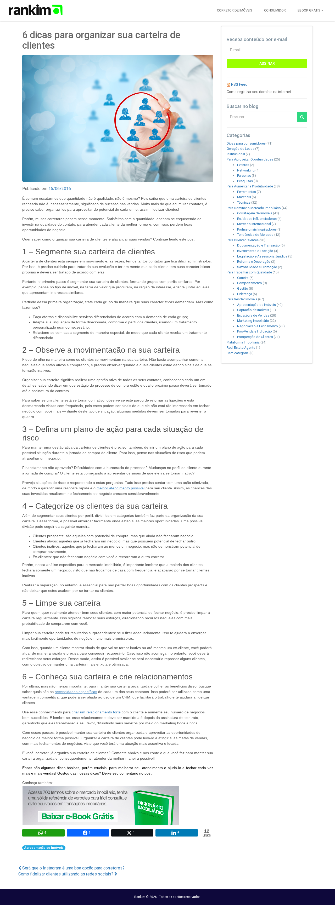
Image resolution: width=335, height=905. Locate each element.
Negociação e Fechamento (257, 326)
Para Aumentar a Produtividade (250, 186)
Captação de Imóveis (253, 310)
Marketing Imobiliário (253, 321)
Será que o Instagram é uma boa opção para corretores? (73, 868)
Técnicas (243, 202)
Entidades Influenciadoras (257, 219)
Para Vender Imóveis (242, 299)
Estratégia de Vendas (253, 315)
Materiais (244, 197)
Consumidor (275, 10)
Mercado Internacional (254, 224)
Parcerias (244, 175)
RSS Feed (239, 84)
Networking (246, 170)
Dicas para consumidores (246, 143)
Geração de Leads (240, 149)
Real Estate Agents (241, 348)
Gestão (242, 288)
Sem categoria (238, 353)
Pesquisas (245, 181)
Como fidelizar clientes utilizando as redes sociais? (66, 874)
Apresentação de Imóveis (44, 848)
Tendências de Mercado (255, 235)
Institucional (236, 154)
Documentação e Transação (258, 245)
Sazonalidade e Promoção (257, 267)
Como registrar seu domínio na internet (259, 92)
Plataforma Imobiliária (243, 342)
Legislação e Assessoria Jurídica (262, 256)
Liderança (244, 294)
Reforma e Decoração (253, 262)
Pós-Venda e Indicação (254, 331)
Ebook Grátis (309, 10)
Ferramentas (246, 192)
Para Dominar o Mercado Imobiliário (254, 208)
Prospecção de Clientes (255, 337)
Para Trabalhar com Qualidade (249, 272)
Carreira (243, 278)
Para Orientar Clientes (243, 240)
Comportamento (249, 283)
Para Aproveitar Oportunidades (250, 159)
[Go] (302, 117)
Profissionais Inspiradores (257, 229)
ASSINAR (267, 63)
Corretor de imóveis (234, 10)
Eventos (243, 165)
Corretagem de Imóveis (254, 213)
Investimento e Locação (255, 251)
